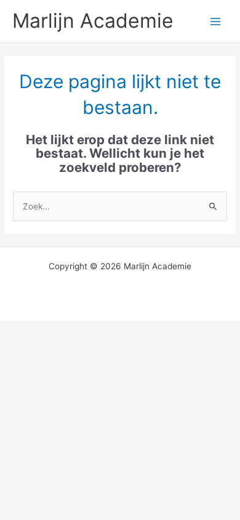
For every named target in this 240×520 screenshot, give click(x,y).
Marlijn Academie (93, 21)
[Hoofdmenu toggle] (215, 21)
